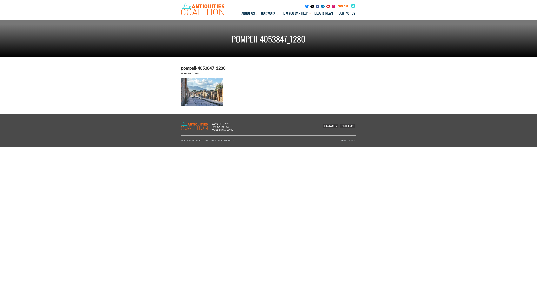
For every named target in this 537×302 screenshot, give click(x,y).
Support (343, 6)
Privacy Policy (348, 140)
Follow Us (329, 126)
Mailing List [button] (348, 126)
